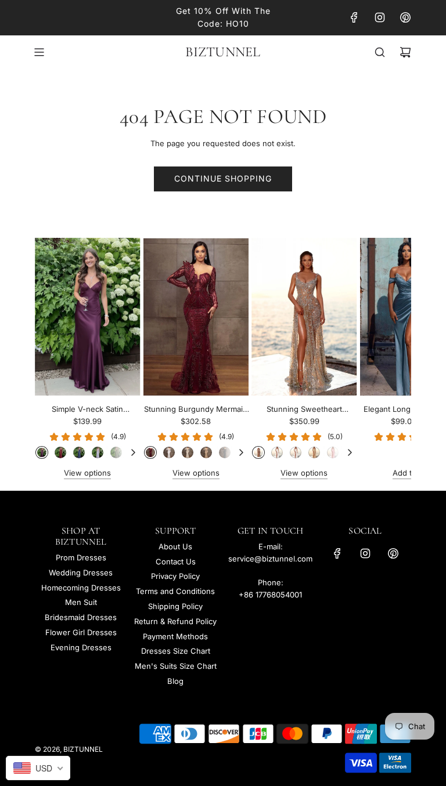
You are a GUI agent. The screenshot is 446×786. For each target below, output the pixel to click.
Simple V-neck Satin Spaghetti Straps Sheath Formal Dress (88, 409)
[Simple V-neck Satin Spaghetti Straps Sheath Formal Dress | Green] (116, 452)
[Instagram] (380, 17)
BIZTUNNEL (222, 52)
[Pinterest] (405, 17)
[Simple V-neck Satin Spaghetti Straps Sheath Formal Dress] (88, 317)
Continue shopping (223, 178)
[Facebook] (354, 17)
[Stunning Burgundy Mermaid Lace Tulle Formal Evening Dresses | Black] (225, 452)
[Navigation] (39, 52)
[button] (56, 358)
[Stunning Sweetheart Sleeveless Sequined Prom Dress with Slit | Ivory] (295, 452)
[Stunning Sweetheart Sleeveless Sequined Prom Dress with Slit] (304, 317)
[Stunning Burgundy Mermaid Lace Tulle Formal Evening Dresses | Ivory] (187, 452)
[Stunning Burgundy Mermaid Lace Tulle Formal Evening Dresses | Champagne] (206, 452)
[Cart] (405, 52)
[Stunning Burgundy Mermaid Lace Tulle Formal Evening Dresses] (196, 317)
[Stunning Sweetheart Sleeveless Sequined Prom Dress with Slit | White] (277, 452)
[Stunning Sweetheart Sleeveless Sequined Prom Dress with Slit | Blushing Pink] (333, 452)
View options (87, 472)
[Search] (380, 52)
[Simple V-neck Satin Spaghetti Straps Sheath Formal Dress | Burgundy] (60, 452)
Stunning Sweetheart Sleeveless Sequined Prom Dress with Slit (304, 409)
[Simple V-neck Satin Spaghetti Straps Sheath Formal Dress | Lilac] (97, 452)
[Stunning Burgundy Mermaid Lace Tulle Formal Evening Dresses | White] (169, 452)
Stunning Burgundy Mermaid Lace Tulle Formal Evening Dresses (195, 409)
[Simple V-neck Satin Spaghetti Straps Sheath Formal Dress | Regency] (42, 452)
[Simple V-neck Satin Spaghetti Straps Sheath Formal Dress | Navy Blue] (79, 452)
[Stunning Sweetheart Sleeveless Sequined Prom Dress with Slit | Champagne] (314, 452)
